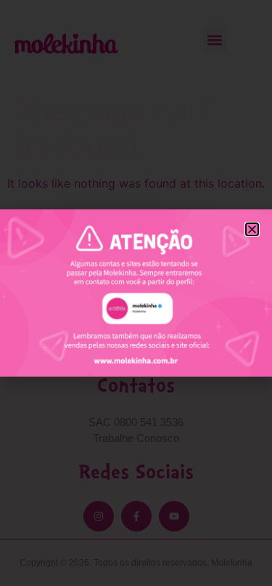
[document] (136, 293)
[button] (252, 229)
